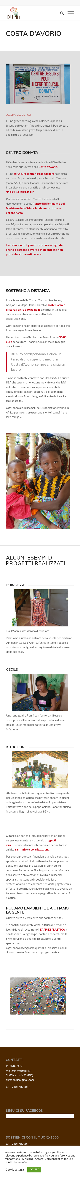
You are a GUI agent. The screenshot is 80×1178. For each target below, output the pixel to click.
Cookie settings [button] (15, 1169)
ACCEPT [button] (34, 1169)
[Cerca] (60, 13)
